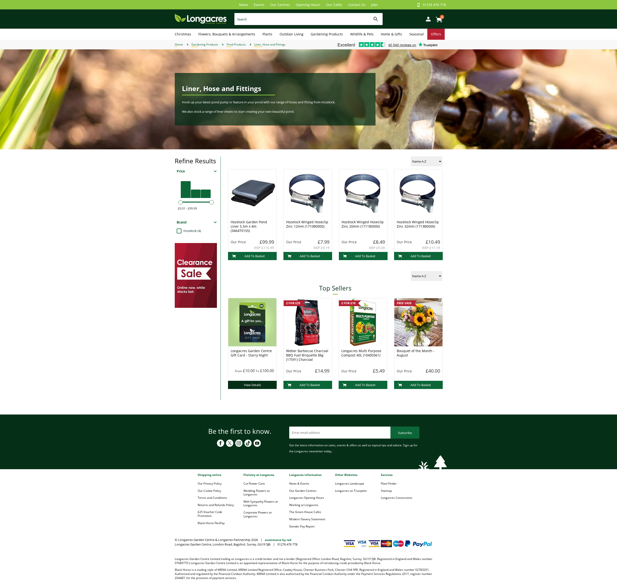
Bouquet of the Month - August (416, 353)
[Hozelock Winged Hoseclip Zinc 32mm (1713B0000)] (418, 193)
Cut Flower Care (254, 483)
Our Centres (280, 4)
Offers (436, 34)
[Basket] (438, 18)
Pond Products (236, 44)
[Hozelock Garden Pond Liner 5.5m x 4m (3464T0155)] (252, 193)
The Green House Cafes (305, 512)
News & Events (299, 483)
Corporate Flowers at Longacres (257, 514)
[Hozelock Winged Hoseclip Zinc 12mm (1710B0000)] (308, 193)
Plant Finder (389, 483)
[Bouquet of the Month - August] (418, 322)
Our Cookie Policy (209, 491)
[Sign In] (427, 19)
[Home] (201, 19)
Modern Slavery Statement (307, 519)
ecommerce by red (278, 540)
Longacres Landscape (349, 483)
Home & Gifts (391, 34)
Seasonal (416, 34)
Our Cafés (334, 4)
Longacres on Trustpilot (351, 491)
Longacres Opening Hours (306, 498)
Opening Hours (308, 4)
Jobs (374, 4)
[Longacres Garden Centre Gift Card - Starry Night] (252, 322)
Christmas (183, 34)
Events (259, 4)
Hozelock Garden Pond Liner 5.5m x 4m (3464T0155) (249, 226)
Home (179, 44)
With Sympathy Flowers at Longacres (260, 503)
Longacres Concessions (396, 498)
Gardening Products (327, 34)
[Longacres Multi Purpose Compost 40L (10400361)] (363, 322)
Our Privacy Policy (209, 483)
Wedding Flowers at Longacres (256, 493)
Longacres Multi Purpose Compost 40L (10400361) (361, 353)
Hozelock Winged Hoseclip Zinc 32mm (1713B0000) (418, 224)
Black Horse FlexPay (211, 523)
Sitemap (386, 491)
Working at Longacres (303, 505)
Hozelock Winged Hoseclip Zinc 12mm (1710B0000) (307, 224)
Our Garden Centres (302, 491)
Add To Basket (254, 256)
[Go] (376, 19)
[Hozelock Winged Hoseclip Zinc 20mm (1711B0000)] (363, 193)
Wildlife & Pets (362, 34)
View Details (252, 385)
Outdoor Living (291, 34)
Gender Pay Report (302, 526)
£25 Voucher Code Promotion (210, 514)
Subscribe (405, 433)
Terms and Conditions (212, 498)
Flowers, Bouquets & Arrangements (226, 34)
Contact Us (356, 4)
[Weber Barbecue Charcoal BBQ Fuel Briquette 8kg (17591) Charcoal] (308, 322)
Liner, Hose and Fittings (270, 44)
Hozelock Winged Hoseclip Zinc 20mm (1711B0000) (363, 224)
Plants (267, 34)
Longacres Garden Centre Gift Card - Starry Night (251, 353)
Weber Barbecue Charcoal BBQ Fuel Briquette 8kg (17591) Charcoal (307, 355)
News (243, 4)
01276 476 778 (434, 4)
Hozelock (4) (192, 231)
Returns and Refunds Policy (216, 505)
